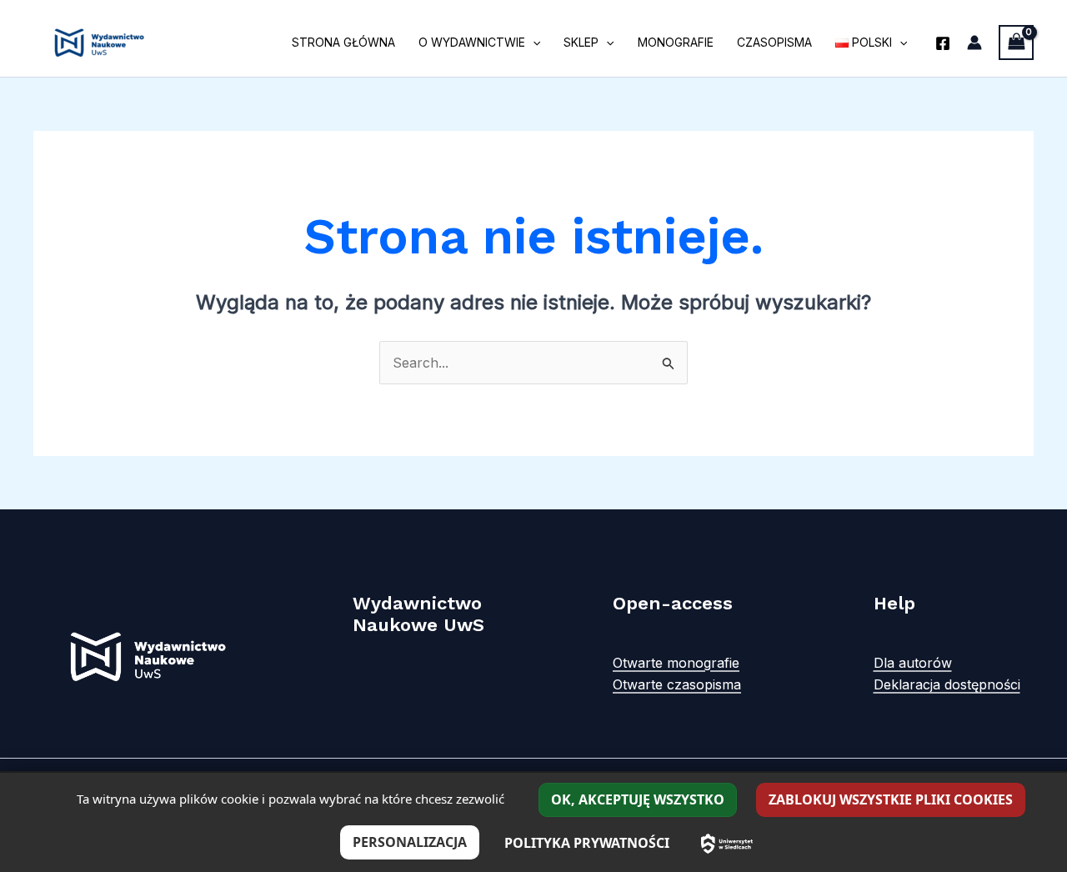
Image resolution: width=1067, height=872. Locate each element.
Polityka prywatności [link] (586, 843)
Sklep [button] (581, 42)
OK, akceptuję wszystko (637, 799)
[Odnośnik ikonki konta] (974, 42)
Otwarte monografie (676, 662)
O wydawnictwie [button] (471, 42)
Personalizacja (410, 842)
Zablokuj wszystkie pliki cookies (891, 799)
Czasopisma (774, 42)
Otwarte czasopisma (677, 684)
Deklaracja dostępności (947, 684)
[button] (532, 42)
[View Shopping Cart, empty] (1016, 42)
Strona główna (343, 42)
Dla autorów (913, 662)
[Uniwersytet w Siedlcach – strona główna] (727, 844)
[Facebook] (942, 43)
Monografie (676, 42)
